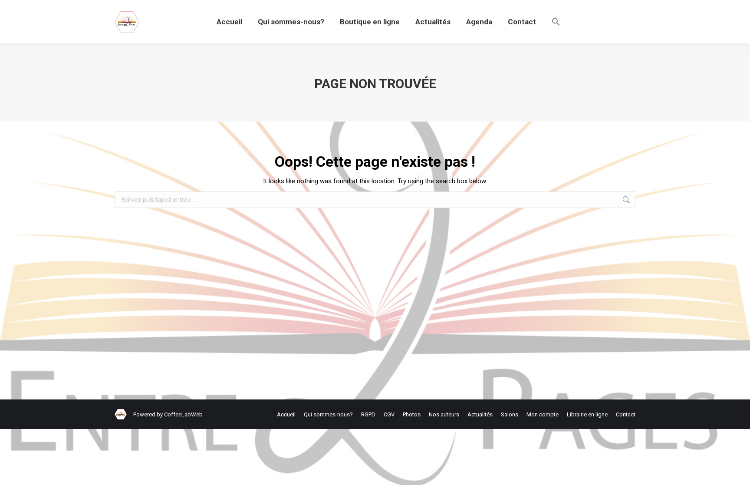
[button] (556, 22)
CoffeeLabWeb (183, 414)
